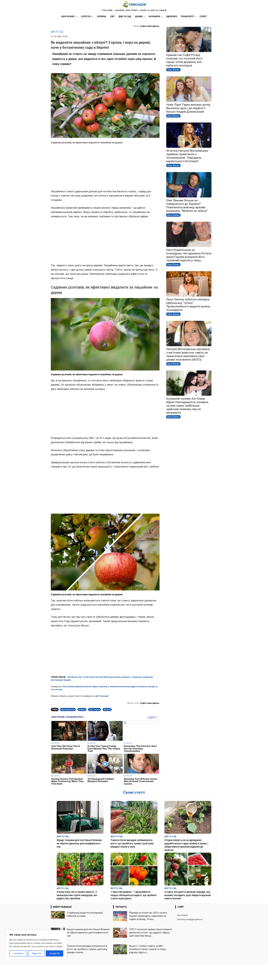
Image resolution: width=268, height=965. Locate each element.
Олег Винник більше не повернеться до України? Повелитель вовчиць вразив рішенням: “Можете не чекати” (187, 206)
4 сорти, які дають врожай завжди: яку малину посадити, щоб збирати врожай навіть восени (187, 895)
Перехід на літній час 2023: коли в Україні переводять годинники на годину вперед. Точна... (148, 915)
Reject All (36, 953)
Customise (18, 953)
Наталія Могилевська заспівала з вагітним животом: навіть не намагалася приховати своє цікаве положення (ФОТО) (188, 354)
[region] (36, 944)
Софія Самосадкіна (149, 26)
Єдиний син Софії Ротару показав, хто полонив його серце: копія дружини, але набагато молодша (184, 60)
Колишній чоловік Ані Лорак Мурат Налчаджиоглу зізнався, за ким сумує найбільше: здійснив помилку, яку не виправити (187, 405)
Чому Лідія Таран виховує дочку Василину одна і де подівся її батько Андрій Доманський (188, 108)
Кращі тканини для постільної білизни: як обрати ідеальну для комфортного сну (79, 843)
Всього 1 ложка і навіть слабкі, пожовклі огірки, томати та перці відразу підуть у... (147, 949)
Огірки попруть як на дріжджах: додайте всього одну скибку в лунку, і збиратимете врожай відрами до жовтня (186, 845)
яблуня (107, 709)
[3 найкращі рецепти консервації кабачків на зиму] (58, 915)
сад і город (94, 709)
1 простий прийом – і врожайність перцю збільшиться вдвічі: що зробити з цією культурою (133, 895)
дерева (81, 709)
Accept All (54, 953)
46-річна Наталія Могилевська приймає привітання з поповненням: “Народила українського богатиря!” (187, 156)
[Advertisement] (105, 166)
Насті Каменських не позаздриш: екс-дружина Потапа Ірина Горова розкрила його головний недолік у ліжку (188, 255)
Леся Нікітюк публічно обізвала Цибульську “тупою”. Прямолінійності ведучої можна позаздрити (188, 305)
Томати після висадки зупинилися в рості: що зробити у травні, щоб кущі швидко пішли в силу (132, 843)
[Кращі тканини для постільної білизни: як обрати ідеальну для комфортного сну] (80, 817)
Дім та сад (57, 31)
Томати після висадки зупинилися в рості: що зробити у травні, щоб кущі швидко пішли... (87, 949)
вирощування (68, 709)
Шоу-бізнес (173, 69)
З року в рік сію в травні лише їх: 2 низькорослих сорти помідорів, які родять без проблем (77, 895)
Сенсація (104, 696)
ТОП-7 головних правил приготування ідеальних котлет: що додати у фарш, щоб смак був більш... (150, 932)
